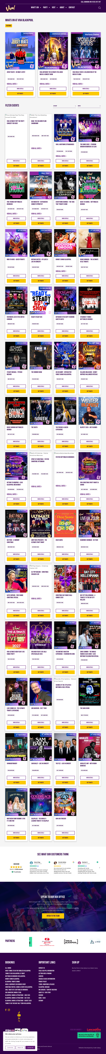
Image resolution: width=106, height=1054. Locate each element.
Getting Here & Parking (45, 973)
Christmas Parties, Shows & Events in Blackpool (18, 987)
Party (45, 7)
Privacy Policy (43, 982)
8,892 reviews (19, 869)
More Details (20, 89)
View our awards (75, 1030)
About (62, 7)
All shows (8, 968)
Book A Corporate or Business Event (15, 984)
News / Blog (42, 998)
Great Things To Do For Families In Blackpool (18, 971)
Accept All (30, 1047)
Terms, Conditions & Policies (46, 984)
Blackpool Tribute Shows (12, 982)
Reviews (41, 995)
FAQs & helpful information (46, 971)
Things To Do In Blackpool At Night (15, 973)
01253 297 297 (96, 2)
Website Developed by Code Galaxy (90, 1047)
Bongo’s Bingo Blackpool (12, 979)
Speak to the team (53, 916)
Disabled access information (47, 979)
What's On (35, 7)
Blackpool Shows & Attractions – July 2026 (17, 998)
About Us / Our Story (45, 992)
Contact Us (42, 968)
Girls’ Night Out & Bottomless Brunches (16, 990)
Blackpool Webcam (44, 987)
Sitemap (41, 1001)
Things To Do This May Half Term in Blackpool (18, 1003)
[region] (20, 1041)
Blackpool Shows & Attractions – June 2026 (17, 995)
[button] (28, 868)
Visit (53, 7)
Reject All (20, 1047)
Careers (41, 976)
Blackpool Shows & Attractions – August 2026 (18, 1001)
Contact (72, 7)
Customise (10, 1047)
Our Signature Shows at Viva (13, 992)
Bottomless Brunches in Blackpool (15, 976)
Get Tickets (20, 94)
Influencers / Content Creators (48, 990)
